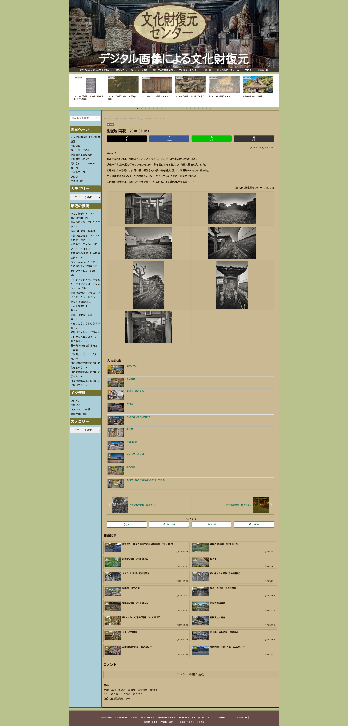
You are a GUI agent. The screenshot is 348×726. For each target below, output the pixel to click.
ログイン (75, 400)
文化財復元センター (82, 159)
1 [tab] (137, 108)
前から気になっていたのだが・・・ (85, 224)
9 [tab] (170, 108)
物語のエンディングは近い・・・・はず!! (84, 246)
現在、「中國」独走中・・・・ (82, 317)
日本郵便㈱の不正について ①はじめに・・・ (86, 383)
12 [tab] (182, 108)
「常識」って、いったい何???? (84, 356)
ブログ (74, 176)
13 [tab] (186, 108)
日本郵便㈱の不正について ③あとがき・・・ (86, 365)
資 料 (74, 168)
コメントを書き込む (190, 674)
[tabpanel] (90, 89)
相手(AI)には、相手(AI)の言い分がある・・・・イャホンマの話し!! (85, 235)
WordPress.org (79, 414)
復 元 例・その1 (80, 150)
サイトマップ (78, 172)
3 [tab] (145, 108)
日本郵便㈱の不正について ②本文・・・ (86, 374)
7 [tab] (161, 108)
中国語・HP (77, 181)
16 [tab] (198, 108)
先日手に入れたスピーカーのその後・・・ (85, 339)
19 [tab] (210, 108)
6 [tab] (157, 108)
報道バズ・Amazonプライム (85, 332)
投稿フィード (78, 405)
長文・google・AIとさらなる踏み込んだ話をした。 (85, 264)
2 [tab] (141, 108)
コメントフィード (80, 409)
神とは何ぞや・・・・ (83, 213)
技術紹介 (75, 146)
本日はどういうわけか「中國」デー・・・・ (85, 325)
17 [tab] (202, 108)
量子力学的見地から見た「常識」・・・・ (84, 347)
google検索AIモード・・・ (80, 308)
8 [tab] (165, 108)
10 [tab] (174, 108)
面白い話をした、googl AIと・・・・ (84, 273)
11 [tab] (178, 108)
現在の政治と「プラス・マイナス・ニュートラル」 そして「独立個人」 (85, 297)
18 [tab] (206, 108)
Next (277, 90)
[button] (254, 138)
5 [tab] (153, 108)
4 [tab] (149, 108)
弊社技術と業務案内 (82, 154)
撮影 (111, 124)
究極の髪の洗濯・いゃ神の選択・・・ (85, 255)
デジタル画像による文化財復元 (85, 139)
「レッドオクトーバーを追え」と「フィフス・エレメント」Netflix (85, 284)
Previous (71, 90)
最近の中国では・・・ (83, 218)
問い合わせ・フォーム (83, 163)
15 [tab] (194, 108)
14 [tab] (190, 108)
